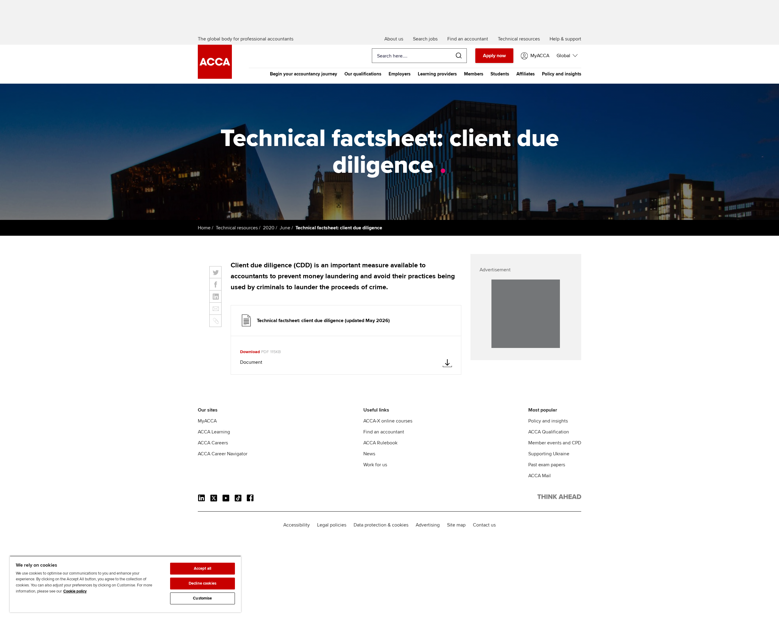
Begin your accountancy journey (303, 74)
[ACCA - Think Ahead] (215, 77)
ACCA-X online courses (387, 421)
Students (500, 74)
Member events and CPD (554, 443)
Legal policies (331, 525)
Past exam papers (546, 465)
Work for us (375, 465)
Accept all (202, 568)
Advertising (428, 525)
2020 (268, 228)
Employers (399, 74)
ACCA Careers (213, 443)
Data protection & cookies (381, 525)
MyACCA (207, 421)
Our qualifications (362, 74)
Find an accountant (383, 432)
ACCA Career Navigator (222, 454)
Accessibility (296, 525)
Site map (456, 525)
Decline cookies (202, 583)
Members (473, 74)
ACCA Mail (539, 476)
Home (204, 228)
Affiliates (525, 74)
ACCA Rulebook (380, 443)
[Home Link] (559, 498)
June (285, 228)
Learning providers (437, 74)
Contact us (484, 525)
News (369, 454)
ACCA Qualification (548, 432)
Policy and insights (561, 74)
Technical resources (237, 228)
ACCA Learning (214, 432)
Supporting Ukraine (548, 454)
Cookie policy (75, 591)
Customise (202, 598)
